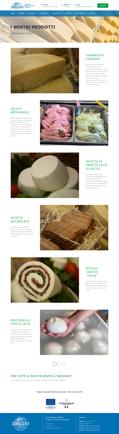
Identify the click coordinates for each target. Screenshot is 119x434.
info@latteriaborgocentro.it (92, 428)
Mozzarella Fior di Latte (20, 322)
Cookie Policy (49, 426)
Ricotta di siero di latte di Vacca (97, 165)
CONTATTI (92, 13)
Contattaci (103, 5)
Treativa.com (58, 428)
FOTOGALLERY (56, 13)
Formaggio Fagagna (95, 57)
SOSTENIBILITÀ (43, 13)
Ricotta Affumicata (20, 220)
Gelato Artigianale (20, 110)
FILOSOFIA (21, 13)
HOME (12, 13)
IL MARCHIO (31, 13)
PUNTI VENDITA (80, 13)
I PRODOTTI (68, 13)
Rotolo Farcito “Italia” (92, 272)
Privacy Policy (49, 423)
